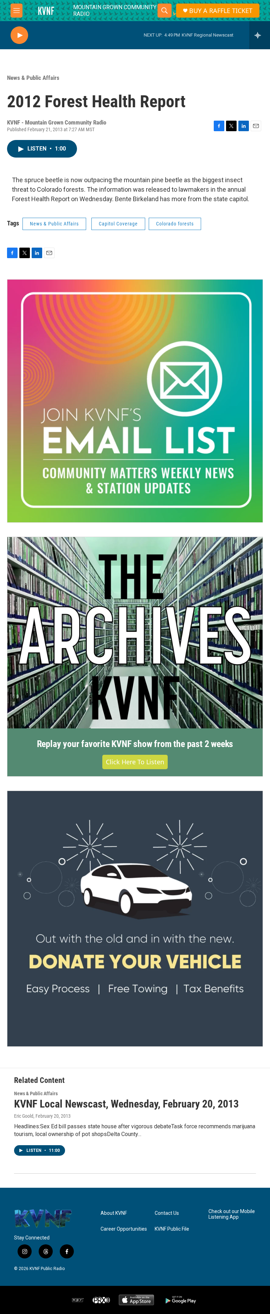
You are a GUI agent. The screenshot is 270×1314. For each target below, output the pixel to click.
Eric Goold (23, 1116)
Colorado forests (175, 224)
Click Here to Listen (135, 762)
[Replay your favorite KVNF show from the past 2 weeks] (135, 633)
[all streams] (259, 35)
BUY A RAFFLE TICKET (220, 10)
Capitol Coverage (118, 224)
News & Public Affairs (33, 77)
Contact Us (167, 1213)
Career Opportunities (124, 1229)
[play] (19, 35)
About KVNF (114, 1213)
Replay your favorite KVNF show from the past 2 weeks (135, 744)
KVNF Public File (172, 1229)
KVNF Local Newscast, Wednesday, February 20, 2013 (126, 1104)
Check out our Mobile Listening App (231, 1214)
